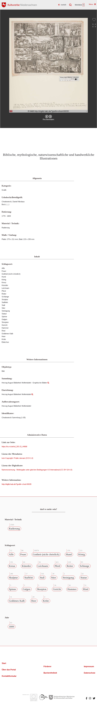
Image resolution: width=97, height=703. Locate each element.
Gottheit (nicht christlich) (46, 554)
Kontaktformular (9, 676)
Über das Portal (9, 670)
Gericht (57, 589)
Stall (42, 577)
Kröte (46, 600)
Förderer (47, 666)
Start (4, 663)
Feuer (23, 554)
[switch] (94, 19)
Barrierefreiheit (50, 673)
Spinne (12, 589)
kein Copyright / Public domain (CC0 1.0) (17, 458)
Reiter (70, 565)
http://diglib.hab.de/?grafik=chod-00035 (16, 484)
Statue (83, 577)
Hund (69, 554)
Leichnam (42, 565)
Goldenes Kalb (17, 600)
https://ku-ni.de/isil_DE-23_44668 (14, 447)
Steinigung (68, 577)
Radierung (14, 528)
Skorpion (41, 589)
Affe (11, 554)
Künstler (26, 565)
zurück (63, 5)
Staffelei (28, 577)
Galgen (26, 589)
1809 (11, 626)
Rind (85, 589)
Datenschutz (89, 673)
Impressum (89, 666)
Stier (53, 577)
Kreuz (12, 565)
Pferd (57, 565)
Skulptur (13, 577)
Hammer (72, 589)
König (81, 554)
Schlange (84, 565)
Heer (33, 600)
